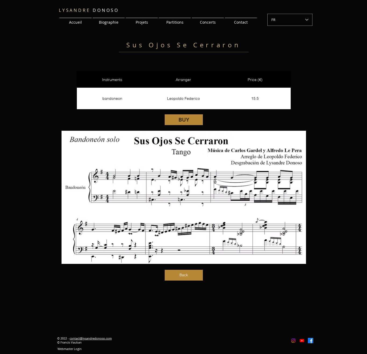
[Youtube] (302, 340)
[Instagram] (293, 340)
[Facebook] (310, 340)
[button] (141, 20)
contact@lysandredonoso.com (91, 338)
